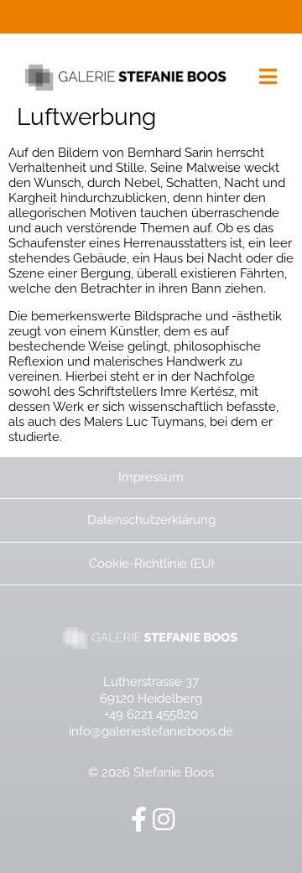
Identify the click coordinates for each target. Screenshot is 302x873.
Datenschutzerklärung (151, 519)
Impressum (151, 477)
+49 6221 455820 (151, 714)
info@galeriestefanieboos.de (151, 731)
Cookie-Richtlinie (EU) (151, 563)
